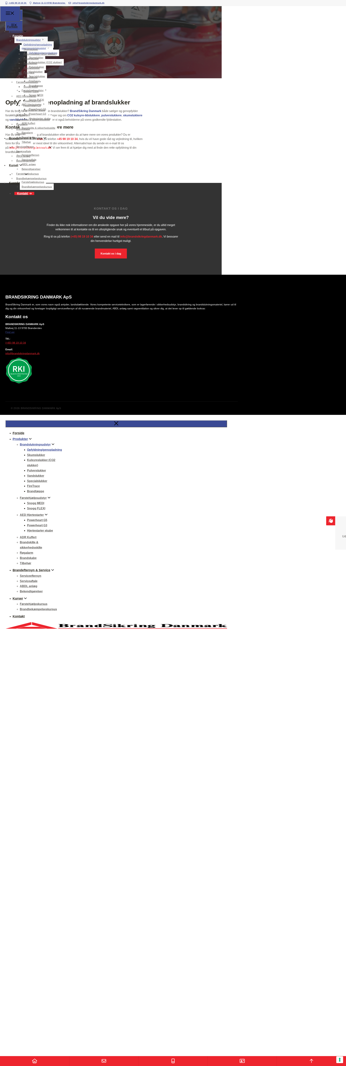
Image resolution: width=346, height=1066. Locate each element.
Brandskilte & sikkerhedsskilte (33, 119)
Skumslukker (30, 49)
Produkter (16, 31)
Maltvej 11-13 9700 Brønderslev (49, 3)
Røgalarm (22, 124)
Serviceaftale (23, 151)
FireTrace (28, 72)
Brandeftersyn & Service (26, 138)
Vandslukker (30, 63)
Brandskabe (23, 129)
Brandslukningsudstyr (28, 39)
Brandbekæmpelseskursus (31, 178)
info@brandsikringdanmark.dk (88, 3)
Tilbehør (21, 133)
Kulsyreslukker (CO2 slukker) (40, 53)
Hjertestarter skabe (34, 110)
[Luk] (116, 423)
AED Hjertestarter (26, 96)
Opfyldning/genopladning (37, 44)
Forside (12, 26)
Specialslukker (31, 68)
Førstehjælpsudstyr (27, 82)
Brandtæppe (30, 77)
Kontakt (22, 193)
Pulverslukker (31, 58)
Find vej (9, 332)
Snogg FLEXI (31, 91)
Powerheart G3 (32, 105)
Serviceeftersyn (25, 146)
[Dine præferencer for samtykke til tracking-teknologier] (339, 1059)
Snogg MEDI (30, 86)
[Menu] (10, 14)
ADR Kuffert (23, 114)
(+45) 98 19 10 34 (17, 3)
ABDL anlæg (23, 156)
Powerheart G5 (32, 100)
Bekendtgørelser (25, 160)
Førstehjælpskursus (27, 173)
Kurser (13, 165)
